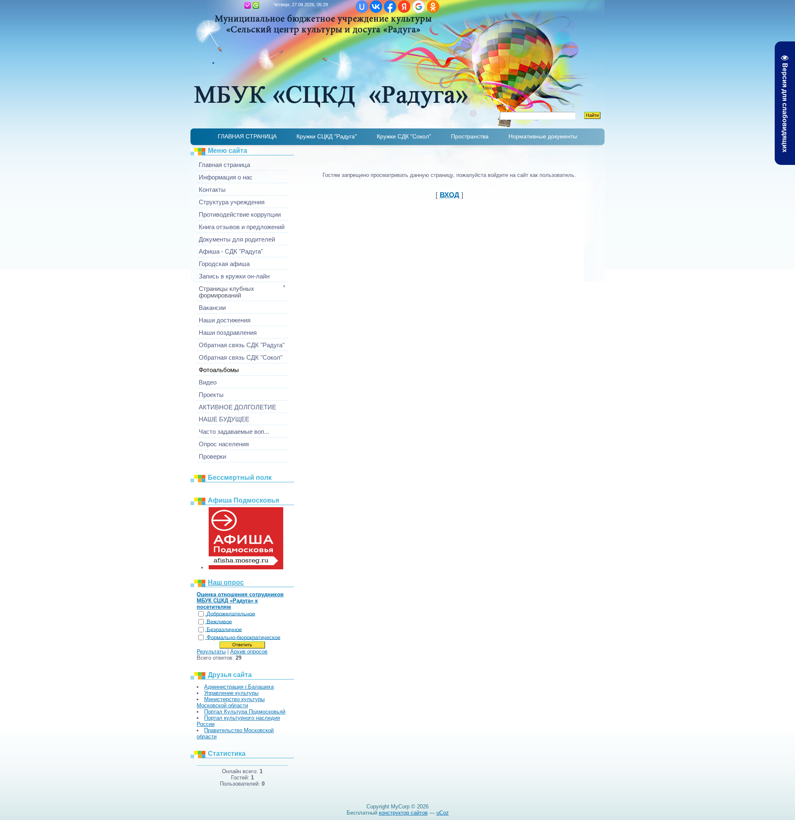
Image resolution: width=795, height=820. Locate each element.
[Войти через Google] (418, 6)
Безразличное (224, 629)
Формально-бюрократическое (243, 637)
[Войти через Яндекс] (404, 6)
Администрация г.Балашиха (239, 687)
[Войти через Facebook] (390, 6)
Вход (256, 5)
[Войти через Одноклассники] (433, 6)
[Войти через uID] (362, 6)
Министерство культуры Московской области (231, 702)
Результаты (211, 651)
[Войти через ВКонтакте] (376, 6)
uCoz (442, 813)
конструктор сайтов (403, 813)
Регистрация (247, 5)
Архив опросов (248, 651)
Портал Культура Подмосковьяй (244, 712)
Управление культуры (231, 693)
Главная (239, 5)
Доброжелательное (231, 614)
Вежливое (219, 622)
